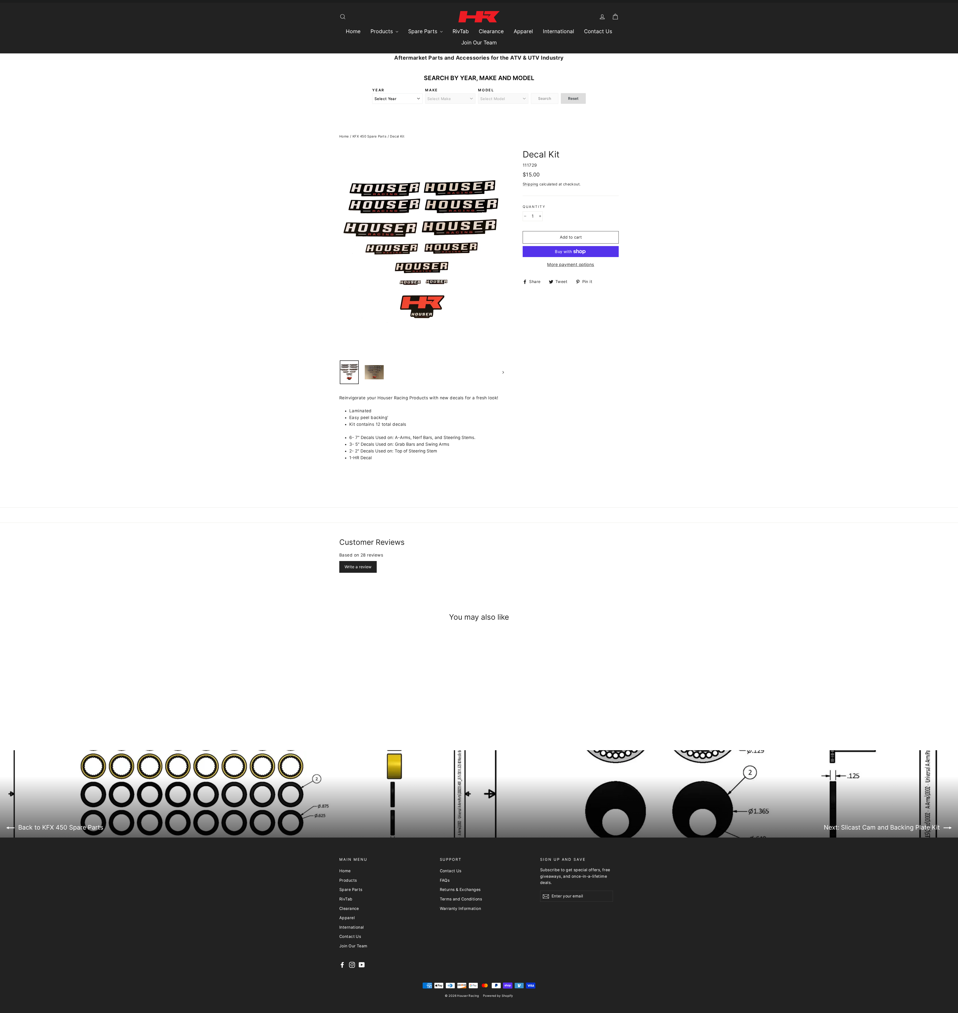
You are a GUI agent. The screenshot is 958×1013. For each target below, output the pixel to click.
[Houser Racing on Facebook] (342, 964)
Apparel (523, 31)
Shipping (530, 184)
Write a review (358, 566)
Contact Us (598, 31)
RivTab (461, 31)
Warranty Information (460, 908)
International (558, 31)
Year (378, 90)
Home (353, 31)
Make (431, 90)
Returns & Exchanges (460, 889)
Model (486, 90)
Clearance (491, 31)
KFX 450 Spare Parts (369, 136)
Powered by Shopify (498, 996)
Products (382, 31)
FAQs (445, 880)
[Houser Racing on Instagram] (352, 964)
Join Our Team (479, 42)
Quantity (534, 207)
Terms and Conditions (461, 899)
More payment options (570, 264)
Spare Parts (423, 31)
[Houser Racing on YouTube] (362, 964)
